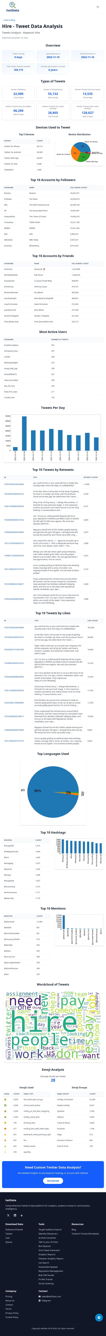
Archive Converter (47, 1237)
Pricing (8, 1296)
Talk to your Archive (48, 1242)
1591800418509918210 (14, 494)
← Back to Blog (8, 20)
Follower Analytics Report (51, 1258)
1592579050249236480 (14, 484)
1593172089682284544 (14, 506)
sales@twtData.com (51, 1296)
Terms (8, 1308)
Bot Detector (45, 1246)
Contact (9, 1304)
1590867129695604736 (14, 555)
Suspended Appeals (48, 1266)
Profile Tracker (46, 1279)
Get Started (53, 1180)
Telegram (46, 1300)
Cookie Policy (11, 1317)
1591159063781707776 (14, 569)
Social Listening (46, 1283)
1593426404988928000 (14, 599)
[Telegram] (99, 1317)
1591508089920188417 (14, 584)
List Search (44, 1262)
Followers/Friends (14, 1229)
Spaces (8, 1242)
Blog (74, 1229)
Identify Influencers (48, 1233)
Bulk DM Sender (46, 1275)
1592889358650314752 (14, 520)
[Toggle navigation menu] (98, 7)
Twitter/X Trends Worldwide (85, 1233)
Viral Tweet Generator (49, 1250)
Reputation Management (51, 1271)
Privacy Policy (12, 1313)
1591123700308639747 (14, 543)
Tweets (8, 1233)
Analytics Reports (47, 1254)
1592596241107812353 (14, 649)
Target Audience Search (50, 1229)
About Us (9, 1300)
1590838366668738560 (14, 532)
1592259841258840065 (14, 702)
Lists (7, 1237)
